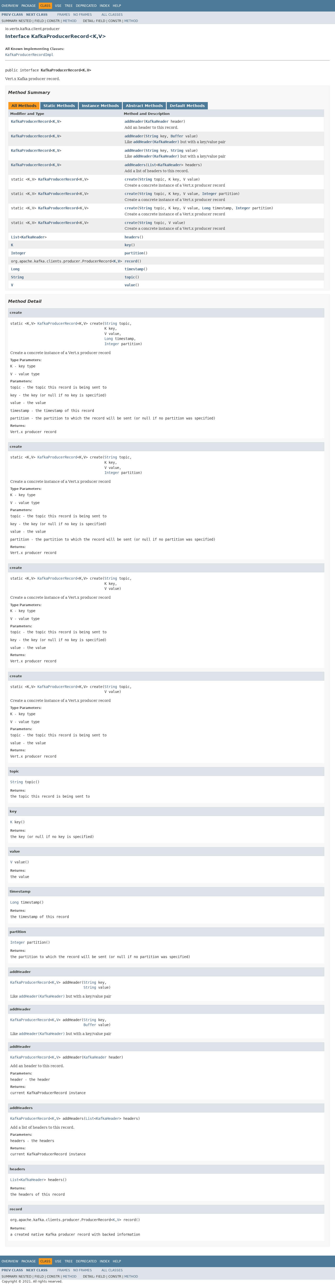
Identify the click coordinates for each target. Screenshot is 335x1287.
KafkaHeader (157, 121)
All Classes (112, 14)
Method (69, 21)
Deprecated (86, 6)
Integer (209, 194)
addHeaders (135, 165)
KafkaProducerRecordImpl (29, 55)
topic (130, 277)
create (131, 179)
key (128, 245)
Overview (10, 6)
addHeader (134, 121)
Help (117, 6)
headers (132, 237)
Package (28, 6)
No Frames (82, 14)
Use (58, 6)
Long (206, 208)
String (152, 136)
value (130, 285)
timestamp (134, 269)
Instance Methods (100, 106)
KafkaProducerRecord (31, 121)
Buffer (177, 136)
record (131, 261)
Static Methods (59, 106)
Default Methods (187, 106)
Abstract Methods (144, 106)
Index (105, 6)
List (152, 165)
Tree (69, 6)
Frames (63, 14)
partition (134, 253)
